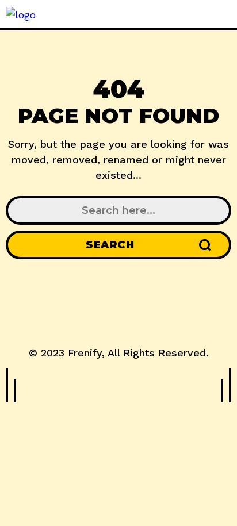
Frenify (85, 353)
